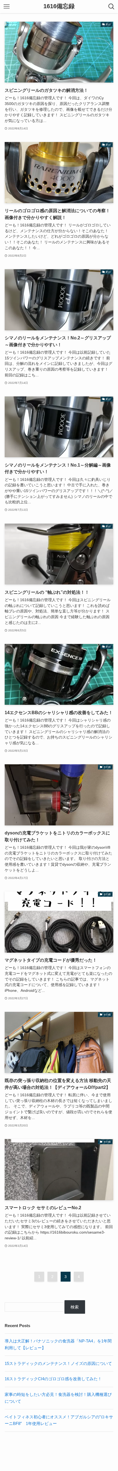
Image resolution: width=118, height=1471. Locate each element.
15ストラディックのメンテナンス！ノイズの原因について (58, 1363)
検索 (75, 1307)
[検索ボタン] (111, 6)
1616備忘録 (59, 7)
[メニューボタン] (6, 6)
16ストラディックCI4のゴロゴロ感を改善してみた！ (53, 1378)
